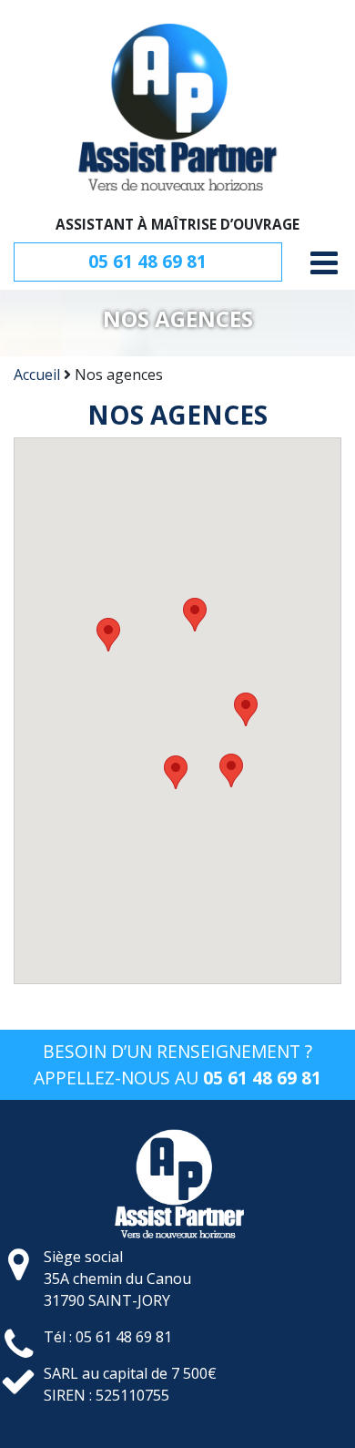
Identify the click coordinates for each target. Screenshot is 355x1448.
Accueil (37, 375)
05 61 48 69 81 (147, 261)
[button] (108, 635)
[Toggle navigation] (324, 263)
